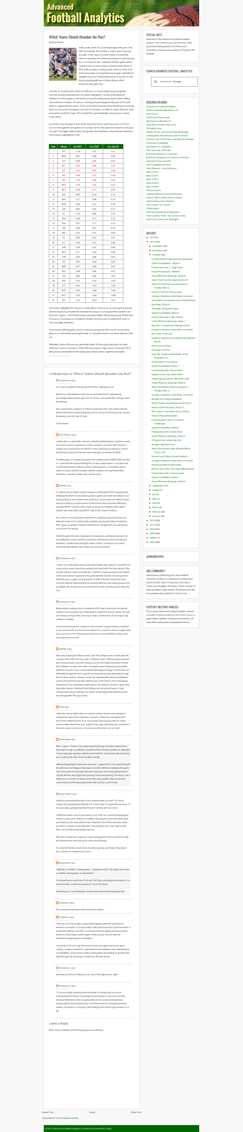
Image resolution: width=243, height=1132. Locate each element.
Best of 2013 (152, 171)
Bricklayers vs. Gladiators (159, 146)
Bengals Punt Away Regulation (167, 398)
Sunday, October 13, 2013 (64, 383)
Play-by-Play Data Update (164, 415)
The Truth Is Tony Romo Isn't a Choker (170, 411)
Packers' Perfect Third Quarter (167, 291)
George (62, 485)
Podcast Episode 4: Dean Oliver (167, 431)
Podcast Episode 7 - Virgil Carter (167, 267)
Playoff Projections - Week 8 (166, 271)
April (154, 502)
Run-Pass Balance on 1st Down (161, 153)
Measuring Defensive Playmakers (163, 212)
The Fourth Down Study (158, 117)
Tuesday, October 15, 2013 (65, 652)
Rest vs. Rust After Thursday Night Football (173, 468)
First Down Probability (157, 142)
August (156, 489)
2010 (152, 529)
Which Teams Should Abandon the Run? (77, 37)
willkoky (62, 648)
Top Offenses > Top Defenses (161, 168)
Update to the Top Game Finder (167, 374)
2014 (152, 237)
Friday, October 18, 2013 (64, 971)
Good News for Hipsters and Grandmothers (174, 300)
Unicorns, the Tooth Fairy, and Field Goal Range (169, 139)
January (156, 515)
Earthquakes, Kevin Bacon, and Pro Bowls (167, 135)
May (154, 498)
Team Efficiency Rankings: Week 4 (168, 481)
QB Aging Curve (154, 128)
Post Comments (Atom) (67, 1118)
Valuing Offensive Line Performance (164, 193)
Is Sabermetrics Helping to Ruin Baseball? (172, 258)
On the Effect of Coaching (164, 361)
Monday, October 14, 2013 (65, 438)
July (154, 494)
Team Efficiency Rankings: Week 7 (168, 321)
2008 (152, 537)
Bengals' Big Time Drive (163, 444)
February (157, 511)
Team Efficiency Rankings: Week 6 (168, 382)
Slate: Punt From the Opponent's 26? (170, 279)
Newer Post (48, 1112)
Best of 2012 (152, 175)
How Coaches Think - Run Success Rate (165, 215)
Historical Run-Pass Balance (160, 201)
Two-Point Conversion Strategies (162, 219)
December (157, 245)
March (155, 507)
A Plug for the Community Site (166, 440)
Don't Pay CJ (152, 113)
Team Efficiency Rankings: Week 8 (168, 275)
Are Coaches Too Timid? (158, 204)
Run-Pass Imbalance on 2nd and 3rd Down (167, 157)
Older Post (136, 1112)
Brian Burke (64, 739)
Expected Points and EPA (158, 161)
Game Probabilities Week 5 (165, 477)
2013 (152, 241)
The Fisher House (184, 614)
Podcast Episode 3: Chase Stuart (168, 473)
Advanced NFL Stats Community (162, 582)
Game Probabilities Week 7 (165, 365)
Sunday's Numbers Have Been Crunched (172, 296)
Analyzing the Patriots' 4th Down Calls (170, 378)
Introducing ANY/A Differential (166, 464)
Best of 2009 (152, 186)
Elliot (61, 706)
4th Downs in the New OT (158, 121)
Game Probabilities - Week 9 (166, 263)
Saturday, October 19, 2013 (65, 989)
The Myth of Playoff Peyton (165, 308)
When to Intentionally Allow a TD (162, 110)
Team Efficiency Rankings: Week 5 (168, 436)
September (158, 485)
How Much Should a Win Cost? (161, 124)
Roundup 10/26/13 (161, 304)
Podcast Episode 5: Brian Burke (167, 370)
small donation (164, 614)
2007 (152, 542)
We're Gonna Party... (162, 345)
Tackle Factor (152, 208)
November (157, 250)
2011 (152, 524)
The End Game (153, 190)
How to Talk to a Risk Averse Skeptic (164, 197)
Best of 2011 (152, 179)
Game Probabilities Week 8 (165, 312)
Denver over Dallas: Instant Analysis (170, 456)
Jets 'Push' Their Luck (162, 333)
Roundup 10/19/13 (161, 349)
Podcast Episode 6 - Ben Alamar (167, 317)
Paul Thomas (65, 434)
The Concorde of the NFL (158, 150)
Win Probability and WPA (158, 164)
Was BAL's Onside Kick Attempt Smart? (171, 325)
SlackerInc (64, 902)
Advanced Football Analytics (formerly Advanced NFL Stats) (82, 1128)
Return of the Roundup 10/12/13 (168, 407)
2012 (152, 520)
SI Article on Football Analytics (161, 106)
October (156, 254)
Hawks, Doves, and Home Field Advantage (167, 131)
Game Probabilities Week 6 (165, 427)
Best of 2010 (152, 182)
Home (92, 1112)
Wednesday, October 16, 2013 (66, 906)
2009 (152, 533)
